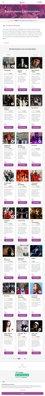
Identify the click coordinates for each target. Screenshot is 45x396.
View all (35, 20)
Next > (25, 358)
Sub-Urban (34, 145)
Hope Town (6, 296)
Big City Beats (35, 108)
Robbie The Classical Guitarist (7, 109)
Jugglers (34, 258)
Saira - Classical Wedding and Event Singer (8, 335)
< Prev (5, 358)
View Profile (9, 89)
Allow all (22, 393)
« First (3, 358)
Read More (6, 42)
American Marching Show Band (21, 147)
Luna (19, 108)
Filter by (8, 54)
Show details (22, 390)
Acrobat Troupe (21, 220)
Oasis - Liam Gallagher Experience (34, 335)
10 (17, 358)
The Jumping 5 (7, 70)
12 (20, 358)
